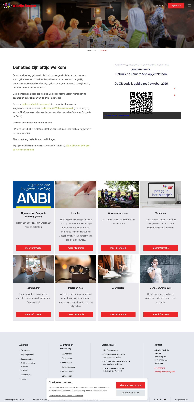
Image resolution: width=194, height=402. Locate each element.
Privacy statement (66, 400)
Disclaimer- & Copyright (42, 400)
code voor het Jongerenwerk (36, 104)
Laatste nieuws (109, 344)
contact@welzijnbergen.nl (164, 372)
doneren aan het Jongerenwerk (117, 115)
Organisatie (91, 50)
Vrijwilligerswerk (27, 355)
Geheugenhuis (67, 358)
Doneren (103, 50)
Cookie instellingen (130, 392)
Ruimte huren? (26, 375)
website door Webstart (90, 400)
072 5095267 (159, 368)
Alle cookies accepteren (131, 385)
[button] (174, 88)
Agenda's (176, 5)
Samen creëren (68, 371)
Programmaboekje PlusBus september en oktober (114, 355)
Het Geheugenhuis (110, 350)
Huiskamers (67, 363)
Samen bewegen (68, 367)
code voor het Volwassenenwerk (57, 108)
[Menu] (189, 5)
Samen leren (67, 376)
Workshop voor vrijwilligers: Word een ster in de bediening (116, 362)
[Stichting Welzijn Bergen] (19, 6)
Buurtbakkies (67, 354)
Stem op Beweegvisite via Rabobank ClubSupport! (113, 369)
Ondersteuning (27, 359)
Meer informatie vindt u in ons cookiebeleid (66, 396)
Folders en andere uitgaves (28, 364)
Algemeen (23, 344)
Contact (24, 379)
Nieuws (24, 370)
